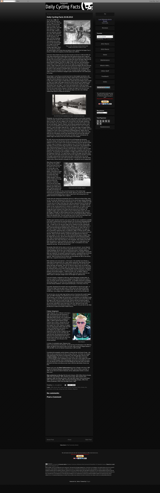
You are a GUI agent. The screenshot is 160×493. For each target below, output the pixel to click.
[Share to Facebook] (73, 385)
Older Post (88, 439)
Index (105, 82)
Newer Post (50, 439)
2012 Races (105, 49)
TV (105, 14)
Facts (79, 387)
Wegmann (75, 389)
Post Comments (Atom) (72, 445)
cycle (61, 387)
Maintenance (105, 60)
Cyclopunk (55, 464)
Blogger (88, 481)
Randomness (105, 127)
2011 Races (105, 44)
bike (59, 387)
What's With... (105, 65)
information (49, 389)
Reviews (105, 28)
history (82, 387)
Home (69, 439)
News (105, 55)
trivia (66, 389)
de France (74, 387)
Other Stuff (105, 71)
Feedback (105, 76)
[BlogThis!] (70, 385)
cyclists (70, 387)
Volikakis (70, 389)
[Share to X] (71, 385)
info (86, 387)
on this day (55, 389)
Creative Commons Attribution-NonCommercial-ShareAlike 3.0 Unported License (86, 464)
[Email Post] (65, 385)
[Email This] (68, 385)
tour (63, 389)
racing (60, 389)
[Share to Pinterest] (75, 385)
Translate (109, 38)
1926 (52, 387)
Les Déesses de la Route (105, 20)
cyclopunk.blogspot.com (52, 465)
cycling (65, 387)
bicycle (55, 387)
